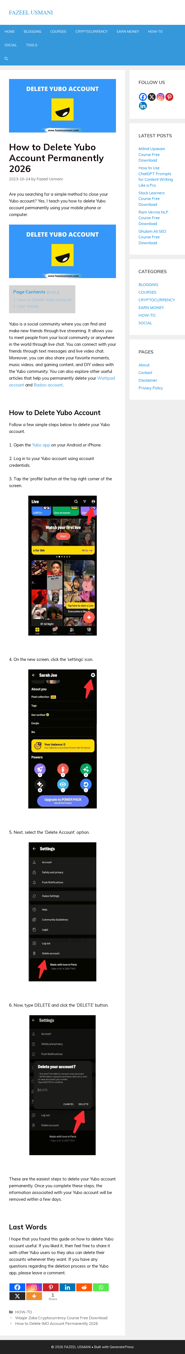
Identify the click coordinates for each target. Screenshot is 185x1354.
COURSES (58, 31)
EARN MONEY (128, 31)
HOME (10, 31)
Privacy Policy (151, 388)
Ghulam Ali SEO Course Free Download (152, 237)
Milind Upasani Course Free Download (152, 154)
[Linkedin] (67, 1287)
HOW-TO (155, 31)
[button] (6, 58)
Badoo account (48, 385)
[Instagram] (34, 1287)
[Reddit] (84, 1287)
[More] (34, 1296)
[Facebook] (17, 1287)
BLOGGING (32, 31)
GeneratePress (122, 1347)
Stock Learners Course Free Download (152, 198)
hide (53, 292)
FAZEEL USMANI (31, 12)
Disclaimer (148, 380)
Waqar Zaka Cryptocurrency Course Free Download (61, 1317)
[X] (17, 1296)
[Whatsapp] (101, 1287)
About (144, 364)
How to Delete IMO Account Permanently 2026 (56, 1323)
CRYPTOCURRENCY (91, 31)
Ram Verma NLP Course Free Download (153, 218)
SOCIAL (11, 45)
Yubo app (41, 445)
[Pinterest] (51, 1287)
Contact (145, 372)
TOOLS (31, 45)
